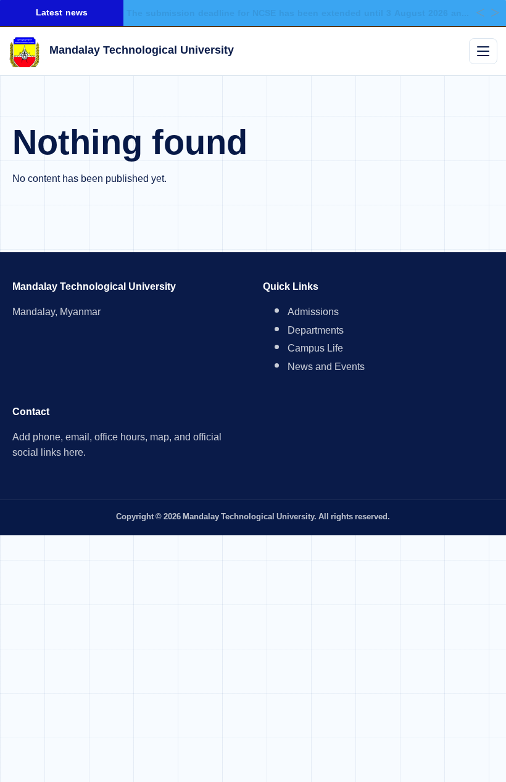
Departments (316, 332)
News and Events (326, 368)
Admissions (313, 313)
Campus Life (315, 350)
